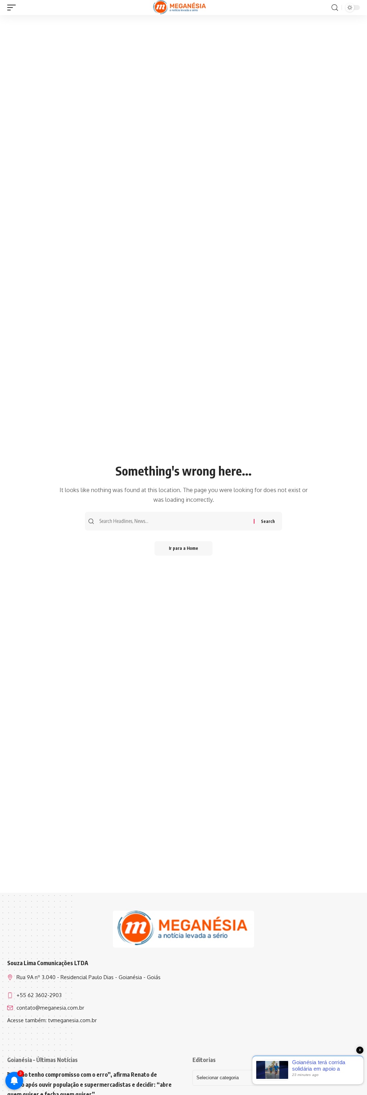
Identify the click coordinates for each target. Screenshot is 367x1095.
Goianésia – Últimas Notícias (42, 1059)
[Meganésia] (180, 7)
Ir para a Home (183, 548)
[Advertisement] (183, 70)
